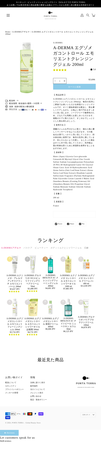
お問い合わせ (35, 396)
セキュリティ (10, 386)
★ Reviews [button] (9, 432)
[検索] (88, 15)
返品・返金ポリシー (38, 400)
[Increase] (64, 81)
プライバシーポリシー (14, 389)
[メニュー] (8, 15)
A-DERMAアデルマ (21, 32)
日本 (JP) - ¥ (86, 415)
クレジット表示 (36, 393)
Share (72, 224)
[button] (60, 70)
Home (7, 32)
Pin (83, 224)
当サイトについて (37, 389)
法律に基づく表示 (37, 383)
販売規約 (34, 386)
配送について (10, 383)
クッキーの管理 (11, 393)
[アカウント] (82, 15)
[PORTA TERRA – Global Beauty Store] (50, 15)
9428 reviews (5, 441)
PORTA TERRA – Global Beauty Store (26, 423)
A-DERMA (58, 43)
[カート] (94, 15)
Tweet (60, 224)
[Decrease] (55, 81)
